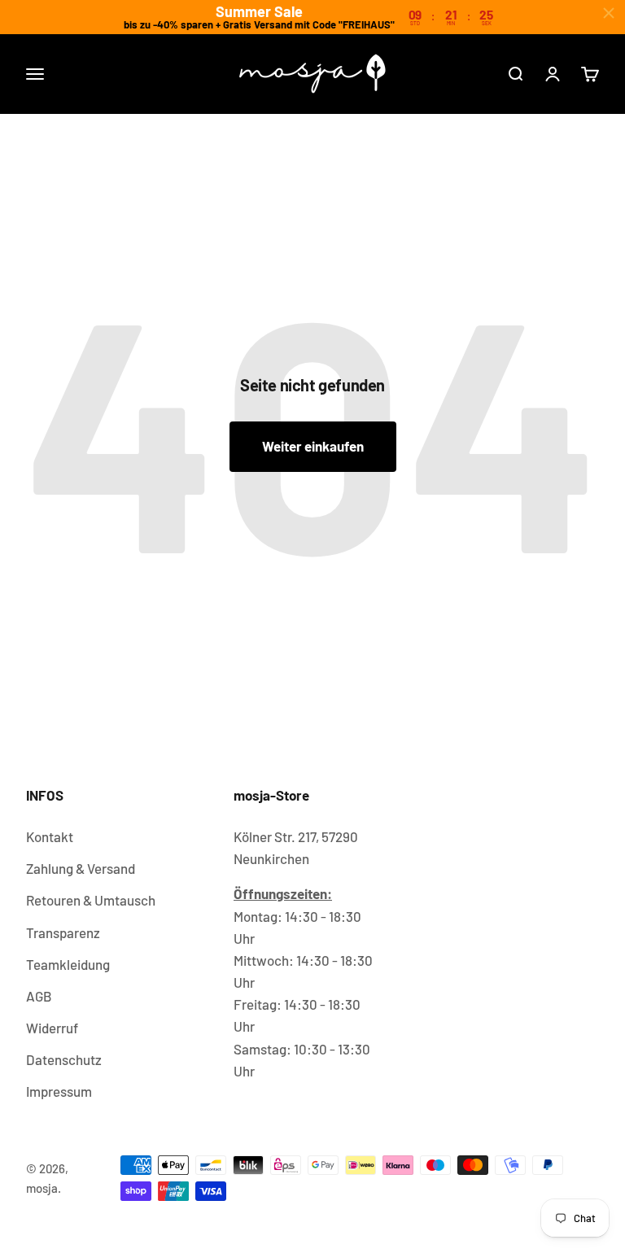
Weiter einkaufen (313, 446)
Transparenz (63, 932)
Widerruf (52, 1027)
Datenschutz (64, 1059)
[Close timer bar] (608, 13)
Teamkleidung (68, 964)
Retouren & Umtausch (90, 900)
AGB (39, 996)
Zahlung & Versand (80, 868)
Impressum (59, 1091)
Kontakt (49, 836)
